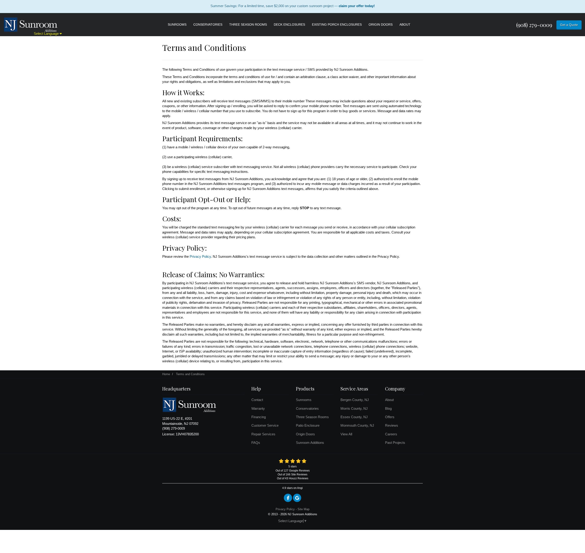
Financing (258, 417)
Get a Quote (569, 25)
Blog (388, 408)
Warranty (258, 408)
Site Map (303, 509)
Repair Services (263, 434)
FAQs (255, 443)
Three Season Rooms (312, 417)
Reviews (391, 425)
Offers (389, 417)
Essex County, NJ (354, 417)
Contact (257, 400)
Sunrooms (303, 400)
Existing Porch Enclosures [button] (337, 24)
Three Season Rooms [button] (248, 24)
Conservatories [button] (207, 24)
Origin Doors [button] (381, 24)
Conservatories (307, 408)
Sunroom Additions (310, 443)
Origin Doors (305, 434)
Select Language (47, 33)
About (389, 400)
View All (346, 434)
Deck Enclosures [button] (289, 24)
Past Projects (395, 443)
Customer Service (265, 425)
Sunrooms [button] (177, 24)
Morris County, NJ (354, 408)
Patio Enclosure (307, 425)
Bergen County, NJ (354, 400)
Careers (391, 434)
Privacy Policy (200, 256)
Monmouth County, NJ (357, 425)
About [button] (404, 24)
